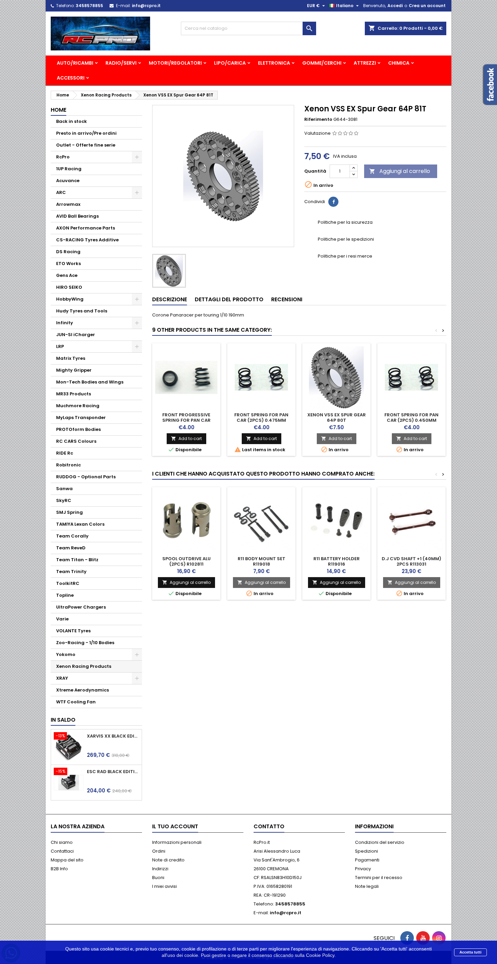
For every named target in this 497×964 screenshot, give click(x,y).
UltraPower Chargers (81, 607)
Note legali (367, 886)
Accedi (395, 5)
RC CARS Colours (76, 441)
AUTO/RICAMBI (75, 63)
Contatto (269, 826)
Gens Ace (66, 275)
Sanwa (64, 488)
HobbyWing (70, 299)
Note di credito (168, 860)
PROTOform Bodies (78, 429)
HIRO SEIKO (69, 287)
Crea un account (427, 5)
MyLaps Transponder (81, 417)
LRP (60, 346)
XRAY (62, 678)
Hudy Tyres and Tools (81, 311)
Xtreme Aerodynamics (82, 690)
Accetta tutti (470, 952)
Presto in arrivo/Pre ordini (86, 133)
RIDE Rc (64, 453)
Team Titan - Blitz (77, 559)
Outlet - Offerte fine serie (85, 145)
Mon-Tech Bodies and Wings (89, 382)
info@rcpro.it (146, 5)
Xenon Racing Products (83, 666)
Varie (62, 619)
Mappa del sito (67, 860)
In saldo (63, 720)
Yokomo (65, 654)
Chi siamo (62, 842)
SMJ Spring (69, 512)
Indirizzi (160, 869)
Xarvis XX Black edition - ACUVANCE (113, 736)
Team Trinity (71, 571)
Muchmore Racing (77, 405)
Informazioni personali (177, 842)
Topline (65, 595)
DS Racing (68, 251)
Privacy (363, 869)
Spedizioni (366, 851)
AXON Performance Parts (85, 228)
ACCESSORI (71, 77)
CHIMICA (398, 63)
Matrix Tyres (70, 358)
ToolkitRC (67, 583)
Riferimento (318, 119)
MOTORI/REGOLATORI (175, 63)
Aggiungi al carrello (399, 171)
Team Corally (72, 536)
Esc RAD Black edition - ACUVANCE (113, 772)
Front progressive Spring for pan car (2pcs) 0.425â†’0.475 (186, 420)
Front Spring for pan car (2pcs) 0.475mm (261, 417)
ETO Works (68, 263)
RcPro (63, 157)
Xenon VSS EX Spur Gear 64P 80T (336, 417)
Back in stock (71, 121)
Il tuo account (175, 826)
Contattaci (62, 851)
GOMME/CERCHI (321, 63)
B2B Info (59, 869)
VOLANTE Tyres (73, 631)
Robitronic (68, 465)
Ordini (158, 851)
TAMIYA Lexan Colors (80, 524)
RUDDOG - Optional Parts (86, 477)
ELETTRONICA (274, 63)
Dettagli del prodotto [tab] (229, 299)
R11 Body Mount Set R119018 (261, 561)
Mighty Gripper (74, 370)
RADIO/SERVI (121, 63)
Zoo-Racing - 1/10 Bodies (85, 642)
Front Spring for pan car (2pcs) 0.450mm (411, 417)
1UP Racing (68, 169)
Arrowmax (68, 204)
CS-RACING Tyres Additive (87, 240)
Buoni (158, 877)
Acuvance (67, 180)
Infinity (64, 323)
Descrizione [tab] (169, 299)
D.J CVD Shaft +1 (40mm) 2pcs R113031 (411, 561)
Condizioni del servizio (379, 842)
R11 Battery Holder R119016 (336, 561)
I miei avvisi (164, 886)
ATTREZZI (365, 63)
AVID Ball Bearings (77, 216)
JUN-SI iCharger (75, 334)
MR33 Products (73, 394)
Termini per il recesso (378, 877)
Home (58, 110)
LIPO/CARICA (230, 63)
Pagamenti (367, 860)
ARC (61, 192)
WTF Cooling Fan (76, 702)
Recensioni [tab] (286, 299)
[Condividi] (333, 202)
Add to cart (186, 438)
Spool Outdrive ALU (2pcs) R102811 (186, 561)
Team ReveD (71, 548)
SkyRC (63, 500)
